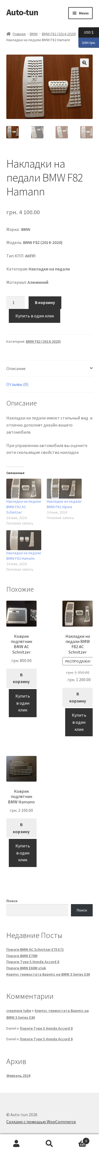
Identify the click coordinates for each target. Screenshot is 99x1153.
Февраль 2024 (18, 1075)
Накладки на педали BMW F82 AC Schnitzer (23, 507)
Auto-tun (22, 12)
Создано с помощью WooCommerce (41, 1121)
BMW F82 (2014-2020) (59, 33)
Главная (19, 33)
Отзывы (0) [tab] (17, 384)
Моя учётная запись (16, 1143)
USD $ (86, 32)
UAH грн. (87, 42)
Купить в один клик (34, 315)
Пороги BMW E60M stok (26, 968)
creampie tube (18, 1010)
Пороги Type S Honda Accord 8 (32, 961)
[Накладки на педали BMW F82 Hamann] (23, 540)
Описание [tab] (16, 368)
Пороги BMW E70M (21, 955)
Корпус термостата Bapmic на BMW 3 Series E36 (48, 974)
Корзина (76, 1139)
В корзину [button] (21, 678)
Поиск (12, 900)
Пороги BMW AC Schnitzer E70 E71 (35, 949)
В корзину (45, 302)
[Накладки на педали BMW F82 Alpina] (64, 489)
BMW (34, 33)
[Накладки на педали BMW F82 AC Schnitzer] (23, 489)
